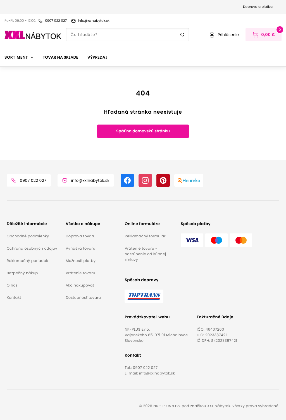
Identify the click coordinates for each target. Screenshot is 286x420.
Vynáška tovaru (80, 248)
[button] (34, 224)
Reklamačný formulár (145, 236)
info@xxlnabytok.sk (157, 373)
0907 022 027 (145, 367)
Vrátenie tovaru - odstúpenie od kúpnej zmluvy (145, 254)
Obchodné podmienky (28, 236)
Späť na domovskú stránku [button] (143, 131)
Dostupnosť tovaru (83, 297)
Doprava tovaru (81, 236)
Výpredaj (97, 57)
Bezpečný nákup (22, 273)
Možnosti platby (81, 260)
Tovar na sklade (60, 57)
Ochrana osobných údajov (32, 248)
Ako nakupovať (80, 285)
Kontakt (14, 297)
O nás (12, 285)
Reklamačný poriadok (27, 260)
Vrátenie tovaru (80, 273)
